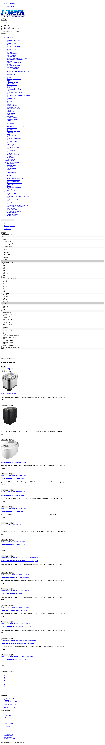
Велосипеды (11, 202)
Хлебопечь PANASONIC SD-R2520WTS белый (14, 594)
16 (6, 287)
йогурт (6, 327)
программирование (10, 337)
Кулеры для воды (12, 105)
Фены (8, 134)
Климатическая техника (14, 50)
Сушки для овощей (12, 119)
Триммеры (10, 132)
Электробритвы (11, 135)
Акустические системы (13, 180)
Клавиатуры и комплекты (14, 183)
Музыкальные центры (14, 154)
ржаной (6, 317)
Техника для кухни (13, 91)
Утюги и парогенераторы (14, 89)
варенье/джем (8, 324)
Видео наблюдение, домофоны (12, 211)
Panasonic (7, 254)
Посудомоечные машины (14, 65)
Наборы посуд (11, 76)
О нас (5, 703)
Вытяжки (9, 61)
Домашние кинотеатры (14, 151)
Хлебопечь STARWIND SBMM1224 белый (13, 462)
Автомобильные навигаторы (15, 206)
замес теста (7, 325)
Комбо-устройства (12, 208)
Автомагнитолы (12, 195)
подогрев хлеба (9, 342)
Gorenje (6, 251)
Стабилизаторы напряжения (15, 88)
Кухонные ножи (11, 74)
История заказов (8, 735)
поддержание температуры (12, 347)
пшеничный (7, 312)
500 (7, 295)
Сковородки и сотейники (14, 79)
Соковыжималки (12, 117)
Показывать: (4, 371)
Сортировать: (4, 370)
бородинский (8, 319)
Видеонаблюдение (13, 214)
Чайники (9, 80)
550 (7, 296)
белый (6, 306)
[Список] (2, 367)
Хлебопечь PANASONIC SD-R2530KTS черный (15, 577)
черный (7, 309)
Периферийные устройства (15, 178)
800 (7, 300)
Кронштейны (12, 153)
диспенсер (8, 334)
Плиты (9, 64)
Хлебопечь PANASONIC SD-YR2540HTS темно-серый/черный (19, 561)
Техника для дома (13, 82)
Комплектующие (12, 163)
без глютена (7, 322)
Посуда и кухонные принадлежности (18, 71)
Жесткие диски (11, 168)
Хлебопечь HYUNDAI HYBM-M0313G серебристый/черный (18, 643)
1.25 (7, 273)
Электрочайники (12, 125)
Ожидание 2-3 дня (9, 243)
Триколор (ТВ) (12, 159)
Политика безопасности (10, 704)
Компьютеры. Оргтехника (11, 162)
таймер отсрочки (9, 340)
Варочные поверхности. (14, 40)
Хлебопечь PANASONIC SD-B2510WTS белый (14, 610)
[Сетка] (4, 367)
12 (6, 280)
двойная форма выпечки (12, 335)
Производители (8, 723)
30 (6, 291)
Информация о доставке (10, 701)
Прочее (9, 77)
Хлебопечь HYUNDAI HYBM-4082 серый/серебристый (17, 659)
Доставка (6, 700)
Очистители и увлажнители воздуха (17, 58)
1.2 (6, 272)
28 (6, 290)
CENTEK (7, 249)
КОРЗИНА (3, 19)
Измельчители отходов (13, 99)
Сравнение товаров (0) (7, 368)
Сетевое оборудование (14, 187)
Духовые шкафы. (12, 43)
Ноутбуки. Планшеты (10, 160)
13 (6, 282)
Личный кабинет (8, 734)
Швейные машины (12, 143)
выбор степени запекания (12, 339)
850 (7, 301)
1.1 (6, 270)
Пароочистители (12, 85)
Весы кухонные (11, 96)
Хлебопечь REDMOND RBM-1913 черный (13, 528)
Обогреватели (11, 56)
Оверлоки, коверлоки (13, 141)
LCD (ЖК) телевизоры (14, 147)
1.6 (6, 277)
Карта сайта (7, 717)
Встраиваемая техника (14, 39)
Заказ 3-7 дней (8, 246)
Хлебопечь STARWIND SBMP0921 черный (13, 428)
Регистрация (10, 6)
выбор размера (9, 330)
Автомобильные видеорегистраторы (17, 205)
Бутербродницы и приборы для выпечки (18, 95)
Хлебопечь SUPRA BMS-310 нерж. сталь (13, 394)
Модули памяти (11, 172)
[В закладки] (10, 405)
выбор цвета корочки (11, 332)
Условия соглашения (9, 706)
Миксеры (9, 110)
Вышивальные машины (14, 140)
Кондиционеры (11, 55)
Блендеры (10, 93)
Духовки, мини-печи (13, 98)
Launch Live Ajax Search (7, 220)
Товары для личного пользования (17, 126)
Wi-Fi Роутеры (11, 190)
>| (4, 689)
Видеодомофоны (12, 212)
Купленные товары (9, 707)
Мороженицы (11, 111)
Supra (5, 259)
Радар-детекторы (12, 209)
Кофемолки (10, 104)
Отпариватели (11, 83)
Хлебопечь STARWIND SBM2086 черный (13, 478)
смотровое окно (9, 345)
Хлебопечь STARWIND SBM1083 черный (13, 511)
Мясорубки (10, 114)
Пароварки (10, 116)
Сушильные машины (13, 68)
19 (6, 288)
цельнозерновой (8, 316)
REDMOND (8, 256)
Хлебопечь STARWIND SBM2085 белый (12, 495)
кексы (6, 321)
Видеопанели (12, 215)
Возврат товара (8, 715)
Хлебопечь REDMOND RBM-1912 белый (13, 544)
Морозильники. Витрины (14, 62)
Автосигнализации (13, 199)
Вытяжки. (10, 42)
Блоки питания (11, 165)
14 (6, 283)
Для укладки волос (12, 129)
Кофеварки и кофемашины (14, 102)
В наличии (7, 244)
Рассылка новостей (9, 738)
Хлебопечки (10, 122)
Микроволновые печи (13, 108)
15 (6, 285)
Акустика (10, 148)
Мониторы (10, 184)
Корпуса (9, 169)
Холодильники (11, 70)
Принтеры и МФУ (12, 177)
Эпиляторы (10, 137)
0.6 (6, 264)
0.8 (6, 265)
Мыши (9, 186)
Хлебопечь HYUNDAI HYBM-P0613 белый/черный (16, 627)
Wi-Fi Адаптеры (11, 189)
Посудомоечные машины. (14, 46)
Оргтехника (11, 175)
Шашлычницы (11, 123)
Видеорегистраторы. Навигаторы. (17, 203)
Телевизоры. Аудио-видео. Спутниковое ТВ (11, 145)
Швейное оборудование (14, 138)
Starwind (6, 257)
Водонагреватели (12, 53)
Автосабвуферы (12, 197)
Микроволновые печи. (13, 44)
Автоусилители (12, 200)
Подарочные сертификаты (11, 724)
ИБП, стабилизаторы (13, 181)
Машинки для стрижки (13, 131)
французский (8, 314)
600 (7, 298)
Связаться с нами (9, 714)
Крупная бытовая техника (15, 59)
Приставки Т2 (12, 157)
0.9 (6, 267)
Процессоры (10, 174)
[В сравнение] (12, 405)
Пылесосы (10, 86)
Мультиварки (11, 113)
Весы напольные (12, 128)
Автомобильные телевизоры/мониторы (19, 196)
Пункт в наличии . (9, 698)
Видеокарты (10, 166)
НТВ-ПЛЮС (11, 156)
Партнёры (7, 726)
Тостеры (9, 120)
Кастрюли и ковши (12, 73)
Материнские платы (13, 171)
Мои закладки (8, 737)
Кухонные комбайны (13, 107)
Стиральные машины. (13, 47)
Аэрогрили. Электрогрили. (14, 92)
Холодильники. (11, 49)
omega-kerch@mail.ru (8, 27)
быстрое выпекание (10, 343)
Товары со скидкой (9, 727)
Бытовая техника (8, 37)
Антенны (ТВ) (12, 150)
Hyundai (6, 252)
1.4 (6, 275)
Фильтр (3, 233)
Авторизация (11, 8)
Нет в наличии (8, 241)
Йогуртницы (10, 101)
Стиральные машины (13, 67)
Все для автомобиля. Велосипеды (13, 192)
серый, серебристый (10, 307)
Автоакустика (12, 193)
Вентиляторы (11, 52)
